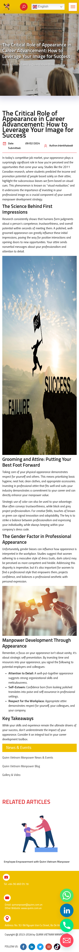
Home (5, 64)
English (42, 6)
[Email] (66, 940)
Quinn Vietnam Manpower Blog (48, 64)
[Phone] (66, 925)
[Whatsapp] (66, 895)
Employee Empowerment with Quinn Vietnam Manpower (37, 861)
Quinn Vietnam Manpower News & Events (27, 757)
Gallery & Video (11, 775)
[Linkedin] (66, 910)
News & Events (20, 64)
